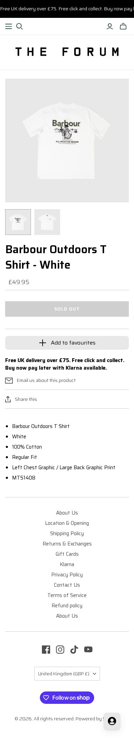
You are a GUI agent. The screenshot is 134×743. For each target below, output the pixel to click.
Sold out (66, 309)
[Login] (109, 26)
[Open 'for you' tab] (112, 721)
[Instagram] (60, 649)
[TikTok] (74, 649)
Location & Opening (67, 523)
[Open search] (19, 26)
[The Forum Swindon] (67, 51)
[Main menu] (8, 26)
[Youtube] (88, 649)
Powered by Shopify (98, 718)
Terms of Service (67, 595)
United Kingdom (63, 673)
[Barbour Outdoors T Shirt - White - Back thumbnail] (18, 222)
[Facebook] (46, 649)
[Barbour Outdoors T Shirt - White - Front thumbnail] (47, 222)
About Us (67, 513)
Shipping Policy (67, 533)
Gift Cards (67, 554)
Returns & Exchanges (67, 544)
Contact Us (67, 585)
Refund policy (67, 605)
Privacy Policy (67, 575)
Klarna (67, 564)
